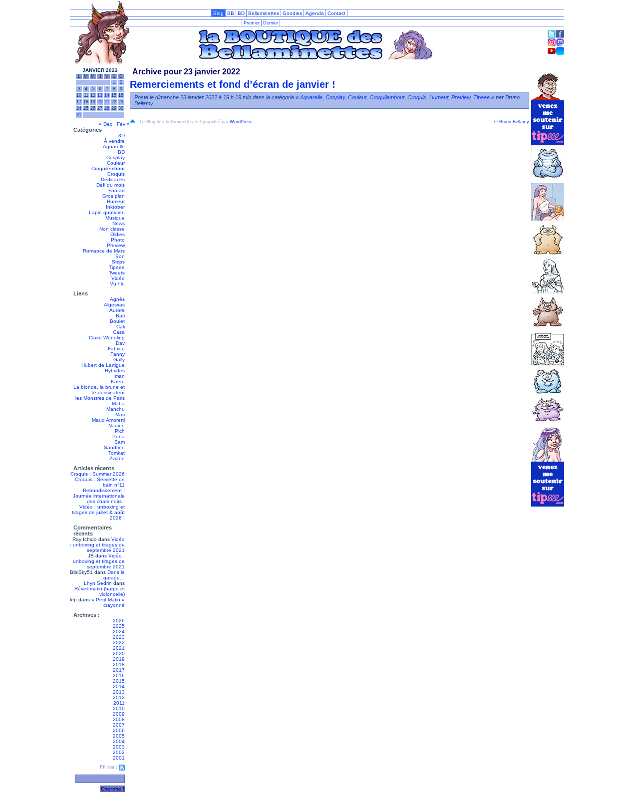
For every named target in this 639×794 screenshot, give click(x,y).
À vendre (114, 141)
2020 (119, 653)
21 (106, 101)
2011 (119, 703)
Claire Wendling (107, 337)
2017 (119, 670)
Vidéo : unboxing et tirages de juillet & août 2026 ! (98, 512)
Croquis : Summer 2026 (97, 474)
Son (120, 256)
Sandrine (114, 447)
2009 (119, 714)
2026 (119, 620)
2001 (119, 758)
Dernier (271, 22)
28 (106, 108)
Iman (119, 376)
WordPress (241, 121)
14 (106, 95)
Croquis (116, 174)
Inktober (115, 207)
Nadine (116, 425)
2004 (119, 741)
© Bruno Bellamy (511, 121)
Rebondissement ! (104, 490)
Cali (120, 326)
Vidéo (118, 278)
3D (121, 135)
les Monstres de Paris (100, 398)
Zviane (117, 458)
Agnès (117, 299)
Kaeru (118, 381)
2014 (119, 686)
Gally (119, 359)
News (118, 223)
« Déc (105, 124)
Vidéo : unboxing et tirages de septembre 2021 (97, 544)
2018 (119, 664)
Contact (336, 13)
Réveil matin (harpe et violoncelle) (99, 591)
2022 (119, 642)
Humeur (116, 201)
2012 (119, 697)
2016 (119, 675)
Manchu (115, 409)
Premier (251, 22)
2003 (119, 747)
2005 (119, 736)
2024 (119, 631)
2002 (119, 752)
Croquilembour (108, 168)
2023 (119, 637)
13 (99, 95)
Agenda (314, 13)
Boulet (117, 321)
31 (78, 114)
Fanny (117, 354)
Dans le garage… (114, 574)
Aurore (117, 310)
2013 (119, 692)
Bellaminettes (264, 13)
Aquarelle (114, 146)
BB (231, 13)
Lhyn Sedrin (98, 583)
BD (241, 13)
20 (99, 101)
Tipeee (117, 267)
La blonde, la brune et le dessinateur (99, 389)
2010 (119, 708)
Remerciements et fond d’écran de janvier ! (232, 84)
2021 (119, 648)
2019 (119, 659)
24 (78, 108)
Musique (115, 218)
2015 (119, 681)
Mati (120, 414)
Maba (118, 403)
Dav (120, 343)
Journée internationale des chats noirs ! (99, 498)
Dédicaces (113, 179)
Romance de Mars (104, 251)
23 (120, 101)
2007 (119, 725)
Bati (120, 315)
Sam (119, 442)
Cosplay (115, 157)
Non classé (112, 229)
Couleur (116, 163)
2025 (119, 626)
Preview (116, 245)
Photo (118, 240)
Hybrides (115, 370)
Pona (118, 436)
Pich (120, 431)
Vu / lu (117, 283)
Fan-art (116, 190)
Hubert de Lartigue (103, 365)
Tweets (117, 272)
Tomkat (116, 453)
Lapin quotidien (107, 212)
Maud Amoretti (108, 420)
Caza (119, 332)
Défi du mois (110, 185)
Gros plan (113, 196)
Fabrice (116, 348)
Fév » (123, 124)
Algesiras (114, 304)
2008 (119, 719)
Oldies (117, 234)
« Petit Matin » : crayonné (108, 602)
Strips (118, 262)
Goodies (292, 13)
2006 (119, 730)
